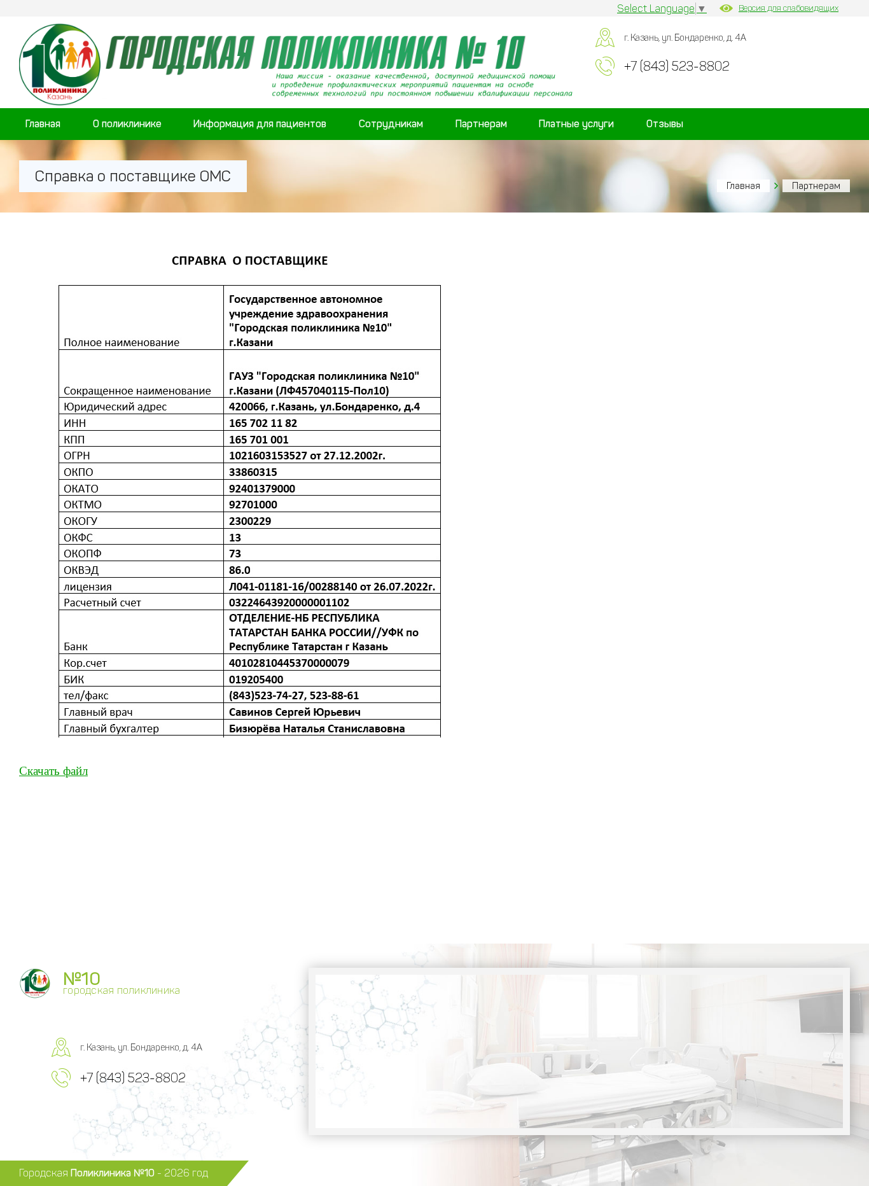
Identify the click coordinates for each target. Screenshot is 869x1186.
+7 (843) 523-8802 (677, 66)
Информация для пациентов (259, 124)
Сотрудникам (391, 124)
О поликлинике (127, 124)
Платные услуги (576, 124)
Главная (42, 124)
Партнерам (481, 124)
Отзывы (664, 124)
